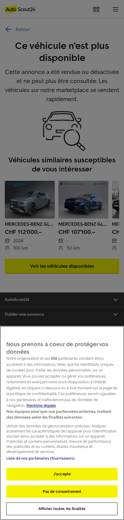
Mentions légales (41, 405)
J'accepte (62, 474)
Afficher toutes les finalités (62, 508)
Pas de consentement (62, 491)
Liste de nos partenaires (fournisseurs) (40, 458)
